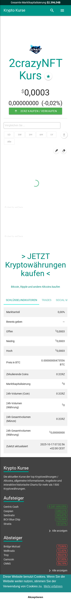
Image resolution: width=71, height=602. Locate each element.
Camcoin (9, 559)
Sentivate (9, 515)
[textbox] (33, 125)
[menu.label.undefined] (64, 134)
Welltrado (9, 550)
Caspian (8, 511)
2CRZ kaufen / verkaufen (35, 111)
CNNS (7, 563)
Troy (6, 555)
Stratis (7, 523)
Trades (46, 300)
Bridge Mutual (12, 546)
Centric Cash (11, 506)
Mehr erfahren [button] (53, 586)
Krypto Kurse (14, 10)
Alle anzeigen (57, 531)
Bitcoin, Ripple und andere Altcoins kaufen (35, 286)
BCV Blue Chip (12, 519)
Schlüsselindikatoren (21, 300)
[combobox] (32, 125)
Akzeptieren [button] (35, 597)
